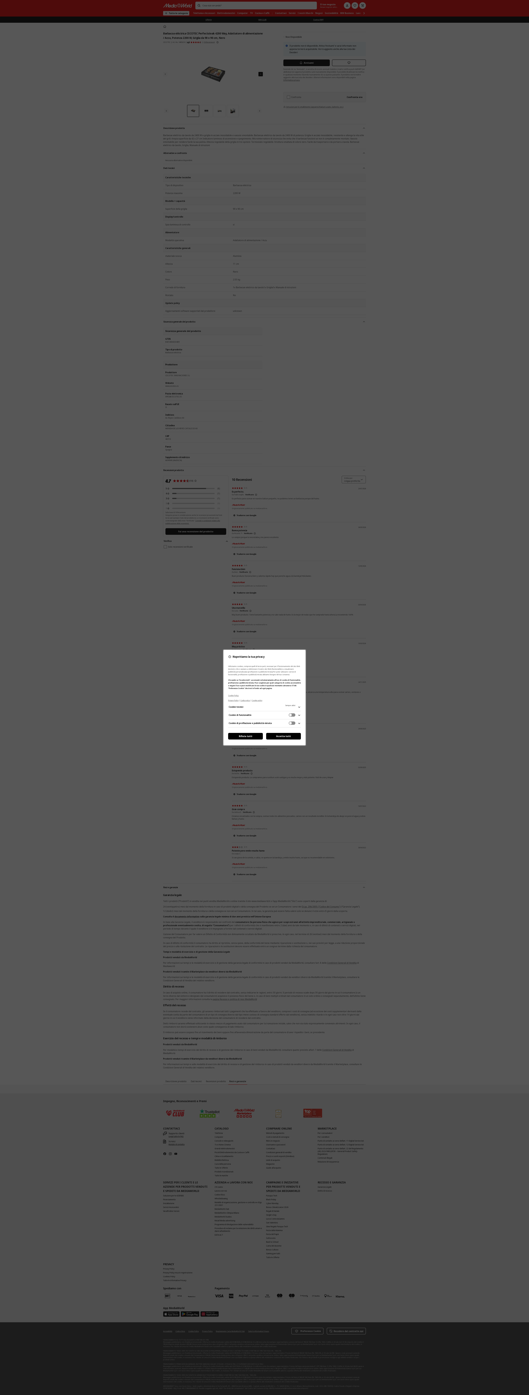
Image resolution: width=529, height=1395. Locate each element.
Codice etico (245, 700)
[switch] (292, 715)
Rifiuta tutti (245, 736)
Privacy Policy (233, 700)
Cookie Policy (233, 695)
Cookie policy (257, 700)
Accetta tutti (283, 736)
